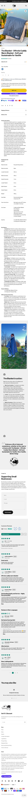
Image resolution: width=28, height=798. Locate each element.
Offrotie (2, 48)
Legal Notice (3, 738)
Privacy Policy (4, 740)
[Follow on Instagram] (9, 781)
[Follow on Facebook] (2, 781)
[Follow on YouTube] (19, 781)
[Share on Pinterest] (10, 105)
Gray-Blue (2, 69)
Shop (2, 729)
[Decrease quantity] (3, 75)
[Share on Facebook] (5, 105)
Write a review (5, 534)
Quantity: (3, 72)
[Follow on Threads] (12, 781)
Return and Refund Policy (6, 745)
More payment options (14, 95)
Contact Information (5, 736)
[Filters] (22, 534)
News (2, 732)
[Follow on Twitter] (5, 781)
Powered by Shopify (10, 794)
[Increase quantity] (8, 75)
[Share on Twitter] (8, 105)
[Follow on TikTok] (22, 781)
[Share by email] (12, 105)
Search (2, 734)
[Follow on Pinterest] (15, 781)
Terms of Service (4, 747)
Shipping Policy (4, 743)
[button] (4, 58)
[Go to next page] (18, 673)
